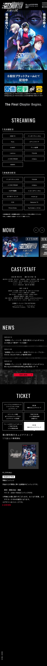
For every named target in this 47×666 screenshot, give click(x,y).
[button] (36, 230)
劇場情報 (7, 505)
